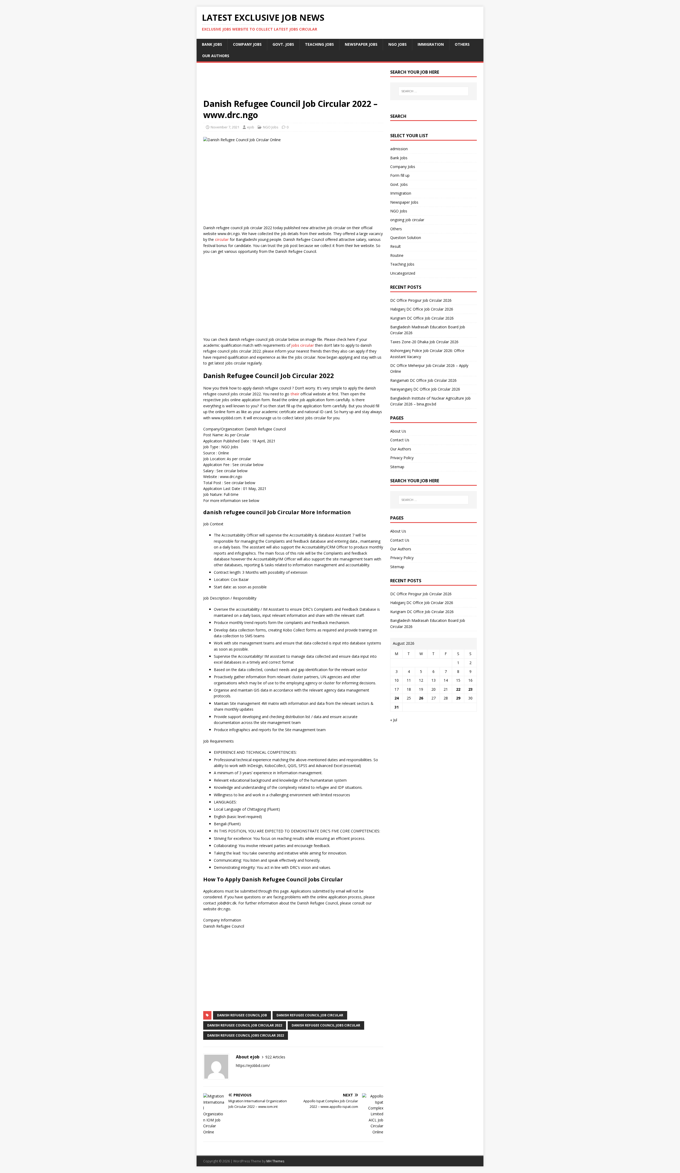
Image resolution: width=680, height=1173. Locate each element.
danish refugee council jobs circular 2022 (245, 1035)
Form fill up (400, 175)
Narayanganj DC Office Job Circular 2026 (425, 389)
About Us (398, 431)
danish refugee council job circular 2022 (244, 1025)
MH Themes (275, 1161)
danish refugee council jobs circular (326, 1025)
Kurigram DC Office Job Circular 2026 (422, 318)
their (294, 393)
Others (462, 44)
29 (458, 698)
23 (470, 689)
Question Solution (405, 237)
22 (458, 689)
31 (396, 707)
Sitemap (397, 466)
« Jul (393, 719)
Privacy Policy (402, 457)
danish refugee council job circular (310, 1015)
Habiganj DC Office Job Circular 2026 (421, 309)
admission (399, 148)
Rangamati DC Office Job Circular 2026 (423, 380)
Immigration (431, 44)
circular (222, 239)
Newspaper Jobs (361, 44)
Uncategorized (402, 273)
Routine (396, 255)
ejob (250, 127)
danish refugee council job (242, 1015)
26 (421, 698)
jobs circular (302, 345)
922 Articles (275, 1056)
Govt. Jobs (283, 44)
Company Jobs (247, 44)
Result (395, 246)
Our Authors (215, 55)
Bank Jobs (212, 44)
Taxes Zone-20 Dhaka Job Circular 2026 (424, 341)
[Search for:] (433, 91)
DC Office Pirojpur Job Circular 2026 (421, 300)
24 (396, 698)
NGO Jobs (397, 44)
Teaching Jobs (319, 44)
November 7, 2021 (225, 127)
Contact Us (399, 439)
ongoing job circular (407, 219)
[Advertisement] (293, 84)
